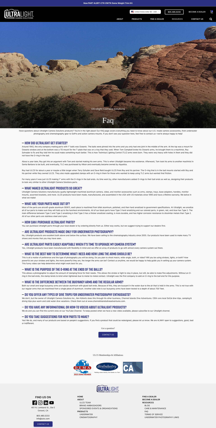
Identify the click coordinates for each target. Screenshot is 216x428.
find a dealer (149, 397)
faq (146, 411)
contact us (108, 335)
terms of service (154, 414)
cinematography (88, 417)
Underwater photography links (162, 417)
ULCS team (85, 402)
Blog (147, 405)
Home (80, 397)
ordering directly (88, 226)
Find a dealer (157, 19)
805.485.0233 (174, 12)
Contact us (43, 424)
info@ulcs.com (43, 419)
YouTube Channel (74, 311)
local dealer (70, 226)
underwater (86, 414)
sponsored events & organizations (99, 408)
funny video (31, 263)
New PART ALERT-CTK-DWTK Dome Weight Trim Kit (108, 3)
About (120, 19)
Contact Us (197, 19)
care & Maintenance (155, 408)
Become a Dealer (197, 12)
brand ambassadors (90, 405)
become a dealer (151, 399)
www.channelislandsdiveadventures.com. (107, 301)
